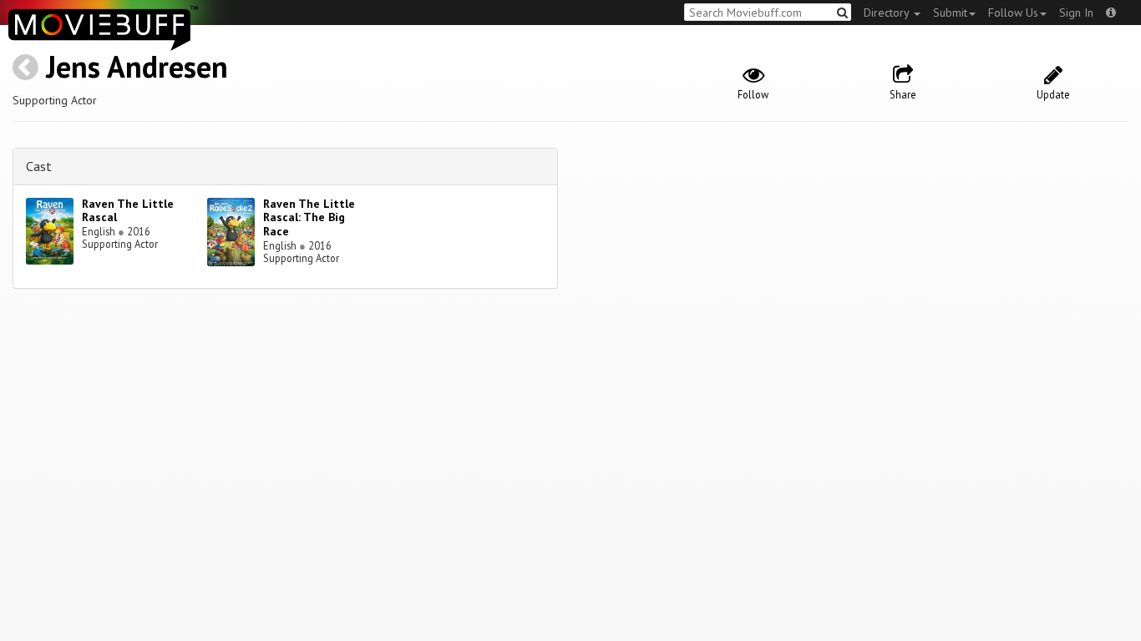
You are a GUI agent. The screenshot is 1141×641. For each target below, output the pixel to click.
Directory (888, 12)
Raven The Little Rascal (128, 210)
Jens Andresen (137, 66)
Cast (39, 166)
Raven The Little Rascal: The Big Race (309, 218)
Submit (950, 12)
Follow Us (1013, 12)
